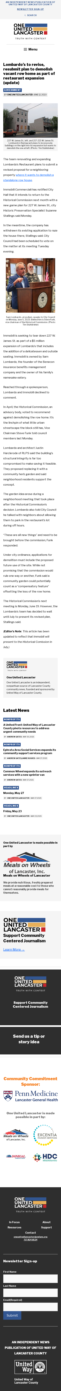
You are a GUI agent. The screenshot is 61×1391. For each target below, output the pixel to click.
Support (46, 1227)
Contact (30, 1232)
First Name (9, 1271)
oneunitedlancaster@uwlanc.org (30, 1237)
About (46, 1222)
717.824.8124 (30, 1240)
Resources (14, 1227)
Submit (12, 1315)
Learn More (14, 949)
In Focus (14, 1222)
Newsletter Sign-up (30, 9)
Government (12, 90)
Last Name (9, 1285)
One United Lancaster (20, 94)
